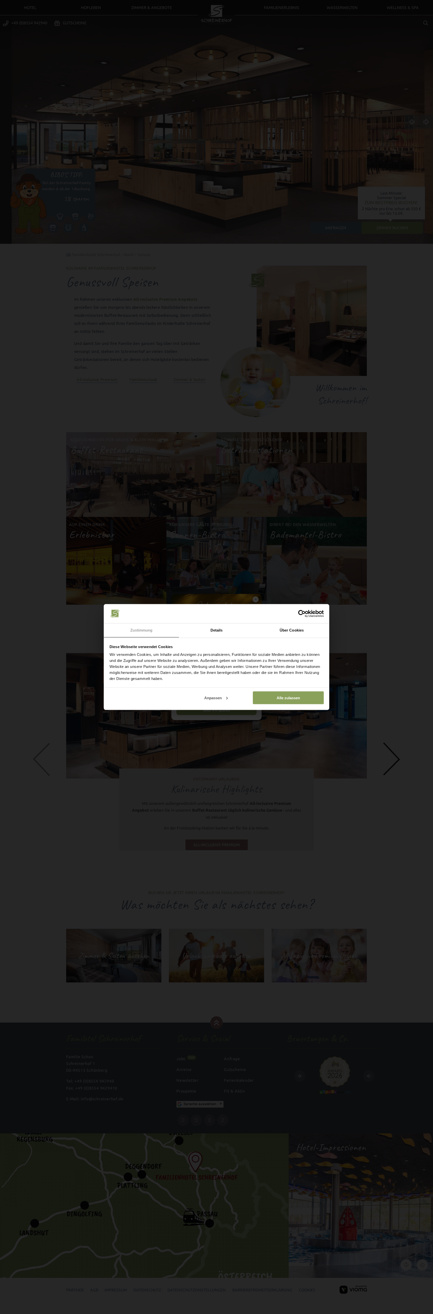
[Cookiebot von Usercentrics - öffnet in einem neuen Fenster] (302, 613)
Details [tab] (216, 630)
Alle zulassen (288, 697)
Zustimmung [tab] (141, 630)
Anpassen (213, 697)
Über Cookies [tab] (292, 630)
